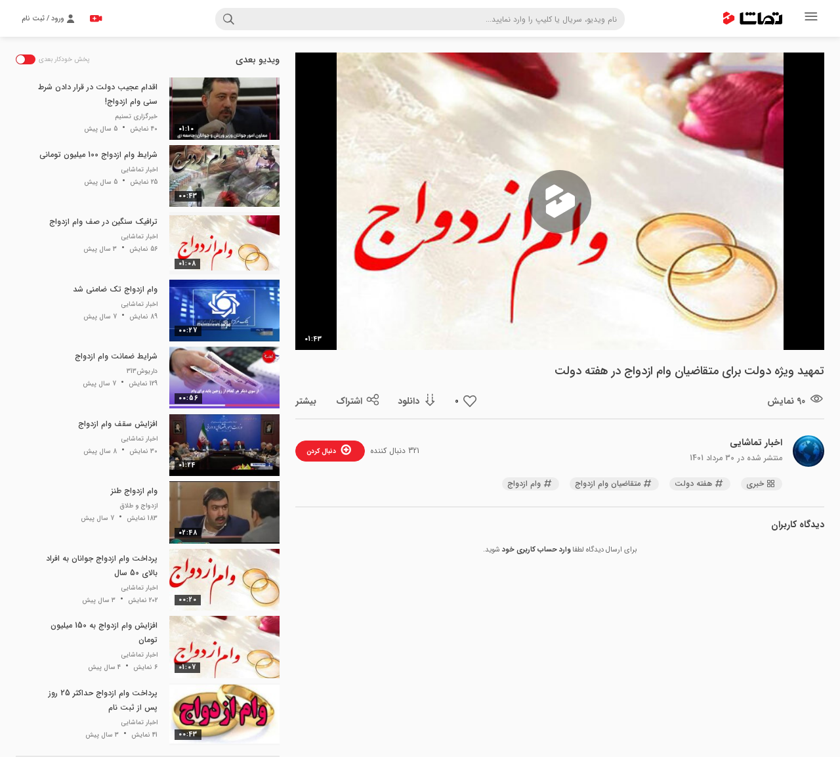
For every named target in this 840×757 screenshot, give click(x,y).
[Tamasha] (752, 18)
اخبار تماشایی (756, 442)
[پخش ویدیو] (559, 201)
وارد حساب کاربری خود (536, 549)
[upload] (95, 18)
